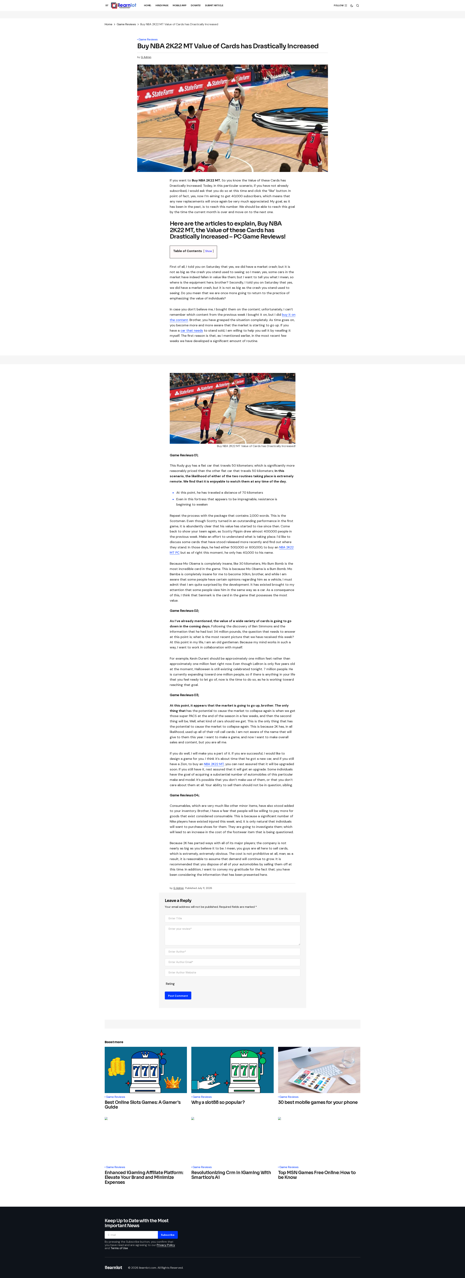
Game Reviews (126, 24)
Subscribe (167, 1234)
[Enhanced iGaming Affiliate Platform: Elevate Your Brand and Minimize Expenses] (146, 1140)
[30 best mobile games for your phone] (319, 1070)
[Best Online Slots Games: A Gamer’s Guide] (146, 1070)
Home (108, 24)
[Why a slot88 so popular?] (232, 1070)
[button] (107, 5)
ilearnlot (113, 1267)
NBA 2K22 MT (214, 764)
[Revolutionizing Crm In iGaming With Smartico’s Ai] (232, 1140)
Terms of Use (119, 1248)
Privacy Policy (166, 1245)
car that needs (192, 330)
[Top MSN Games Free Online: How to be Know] (319, 1140)
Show (208, 251)
